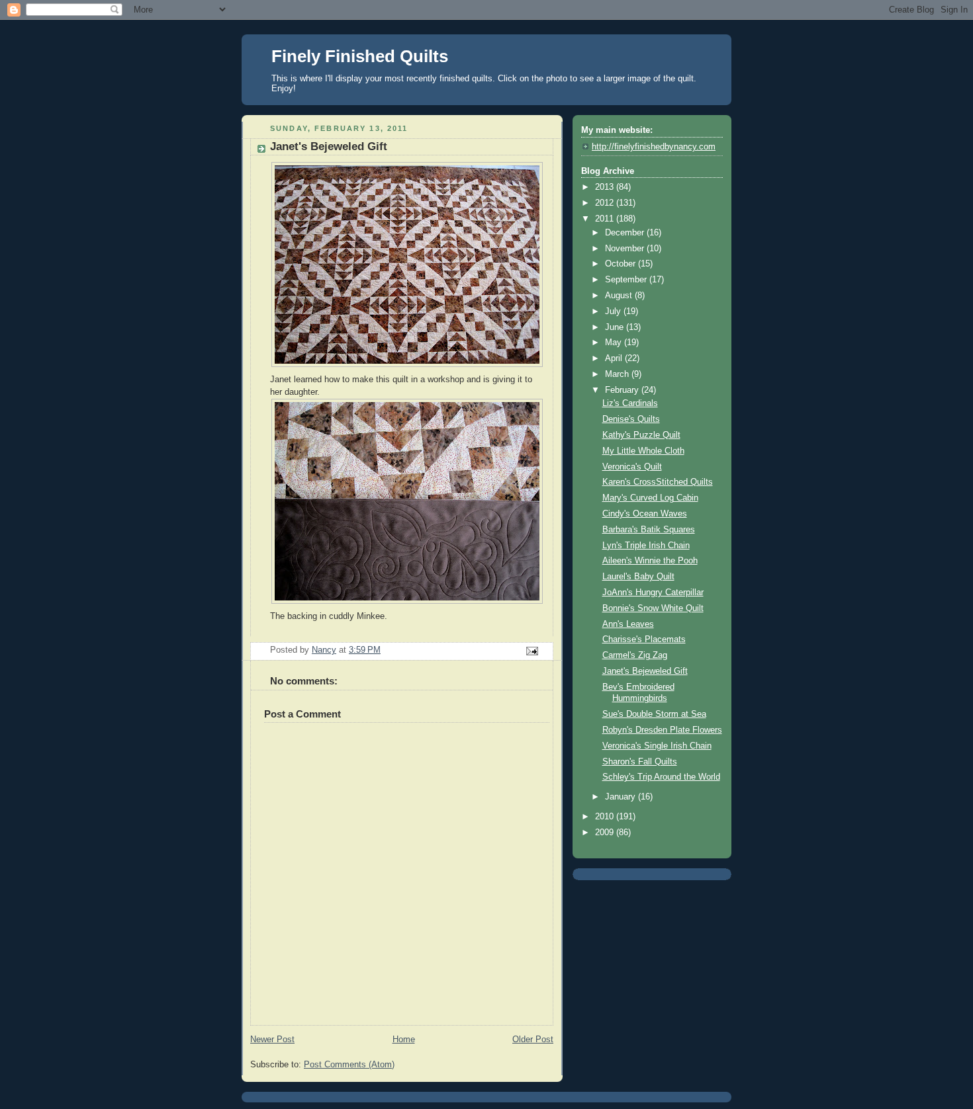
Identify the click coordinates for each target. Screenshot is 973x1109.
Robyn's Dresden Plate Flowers (662, 730)
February (623, 390)
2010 (605, 816)
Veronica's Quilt (632, 467)
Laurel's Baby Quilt (638, 576)
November (626, 248)
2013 (605, 187)
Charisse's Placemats (644, 639)
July (614, 311)
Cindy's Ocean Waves (644, 513)
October (621, 263)
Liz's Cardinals (630, 403)
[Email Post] (531, 650)
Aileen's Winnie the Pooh (650, 560)
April (615, 358)
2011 (605, 219)
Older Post (532, 1039)
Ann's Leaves (628, 624)
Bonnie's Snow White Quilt (653, 608)
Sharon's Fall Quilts (639, 761)
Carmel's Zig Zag (634, 655)
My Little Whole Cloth (643, 451)
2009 (605, 832)
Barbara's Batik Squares (648, 529)
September (627, 279)
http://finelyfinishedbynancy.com (654, 146)
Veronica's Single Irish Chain (657, 746)
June (615, 327)
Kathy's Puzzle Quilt (641, 435)
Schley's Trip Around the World (661, 777)
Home (404, 1039)
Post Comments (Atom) (349, 1064)
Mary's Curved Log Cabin (650, 498)
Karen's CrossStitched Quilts (657, 482)
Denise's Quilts (631, 419)
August (620, 295)
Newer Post (272, 1039)
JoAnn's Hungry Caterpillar (653, 592)
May (614, 342)
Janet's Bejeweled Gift (645, 671)
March (618, 374)
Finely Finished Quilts (359, 56)
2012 (605, 203)
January (621, 796)
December (626, 232)
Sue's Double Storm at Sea (654, 714)
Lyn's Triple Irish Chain (646, 545)
